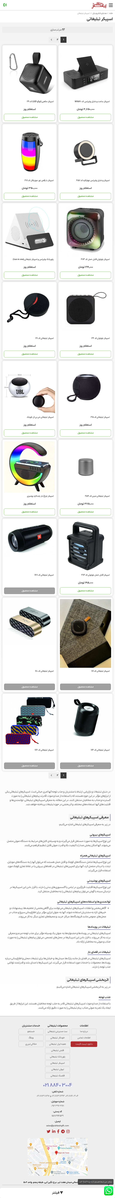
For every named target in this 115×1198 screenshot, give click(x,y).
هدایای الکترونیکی (100, 13)
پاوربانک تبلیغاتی (57, 1056)
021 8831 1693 (58, 1095)
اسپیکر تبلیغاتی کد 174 (100, 750)
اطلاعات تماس (83, 1037)
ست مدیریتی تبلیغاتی (57, 1031)
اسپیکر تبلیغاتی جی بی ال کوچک (40, 417)
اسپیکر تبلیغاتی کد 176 (44, 750)
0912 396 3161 (57, 1105)
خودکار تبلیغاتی (57, 1037)
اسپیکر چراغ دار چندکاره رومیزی (40, 496)
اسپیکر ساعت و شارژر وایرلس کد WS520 (92, 101)
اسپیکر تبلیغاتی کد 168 (44, 575)
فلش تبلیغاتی (57, 1050)
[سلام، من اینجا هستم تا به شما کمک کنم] (109, 1191)
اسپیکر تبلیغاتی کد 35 (100, 417)
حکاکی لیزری (31, 1044)
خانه (111, 13)
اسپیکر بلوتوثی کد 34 (100, 338)
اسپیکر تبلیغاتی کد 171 (100, 671)
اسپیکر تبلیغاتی (57, 1063)
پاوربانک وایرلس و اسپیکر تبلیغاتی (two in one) (33, 259)
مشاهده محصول (86, 117)
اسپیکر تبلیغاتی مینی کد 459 (97, 496)
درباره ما (84, 1031)
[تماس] (5, 5)
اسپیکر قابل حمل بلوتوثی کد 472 (95, 575)
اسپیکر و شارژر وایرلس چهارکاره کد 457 (93, 180)
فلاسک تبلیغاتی (57, 1075)
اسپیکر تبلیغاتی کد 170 (44, 671)
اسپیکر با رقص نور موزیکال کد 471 (39, 180)
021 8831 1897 (43, 1095)
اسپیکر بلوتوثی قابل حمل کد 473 (95, 259)
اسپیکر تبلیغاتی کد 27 (44, 338)
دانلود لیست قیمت (84, 1044)
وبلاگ (31, 1037)
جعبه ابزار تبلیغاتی (57, 1044)
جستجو (31, 1031)
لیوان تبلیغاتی (57, 1069)
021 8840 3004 (57, 1085)
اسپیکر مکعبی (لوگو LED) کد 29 (40, 101)
